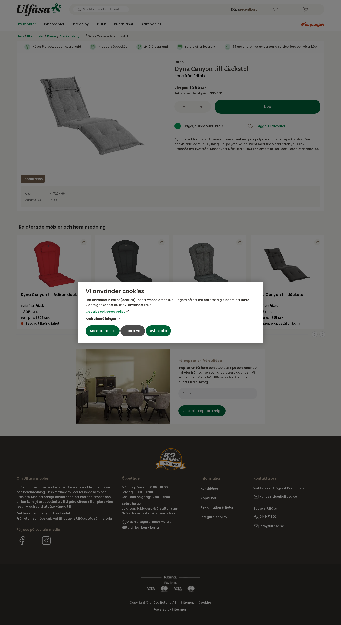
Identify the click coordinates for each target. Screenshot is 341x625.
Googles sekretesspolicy (106, 312)
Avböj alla (158, 331)
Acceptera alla (103, 331)
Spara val (132, 331)
